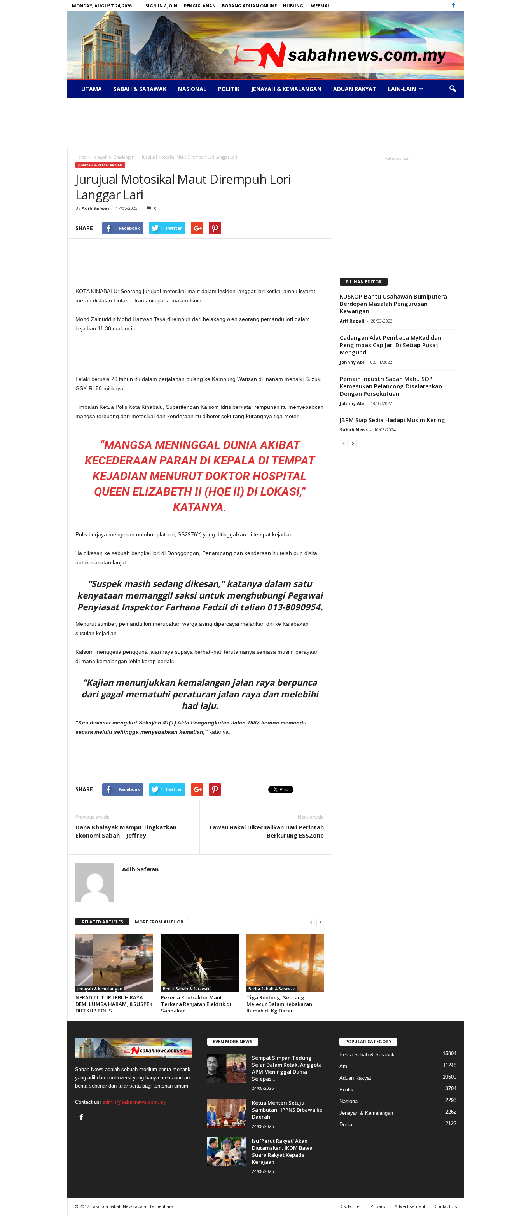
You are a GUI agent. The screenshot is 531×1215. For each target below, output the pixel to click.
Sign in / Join (161, 6)
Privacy (378, 1206)
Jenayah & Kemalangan (286, 89)
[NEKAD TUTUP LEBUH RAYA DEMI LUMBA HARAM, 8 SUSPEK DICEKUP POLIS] (114, 963)
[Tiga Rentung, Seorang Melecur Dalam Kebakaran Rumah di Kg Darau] (285, 963)
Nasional (192, 89)
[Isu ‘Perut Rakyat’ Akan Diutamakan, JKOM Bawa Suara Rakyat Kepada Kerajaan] (226, 1151)
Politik (228, 89)
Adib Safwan (96, 208)
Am (343, 1066)
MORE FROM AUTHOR (159, 922)
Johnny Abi (352, 362)
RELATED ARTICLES (102, 922)
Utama (91, 89)
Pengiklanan (200, 6)
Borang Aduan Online (249, 6)
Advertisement (410, 1206)
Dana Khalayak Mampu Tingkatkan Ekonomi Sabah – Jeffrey (125, 831)
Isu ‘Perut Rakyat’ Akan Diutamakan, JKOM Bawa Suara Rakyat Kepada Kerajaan (282, 1151)
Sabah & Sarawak (140, 89)
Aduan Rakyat (354, 89)
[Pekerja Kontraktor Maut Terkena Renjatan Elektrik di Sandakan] (200, 963)
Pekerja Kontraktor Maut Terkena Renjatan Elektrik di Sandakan (196, 1004)
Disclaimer (350, 1206)
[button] (452, 89)
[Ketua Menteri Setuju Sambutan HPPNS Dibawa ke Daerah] (226, 1113)
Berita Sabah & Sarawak (186, 989)
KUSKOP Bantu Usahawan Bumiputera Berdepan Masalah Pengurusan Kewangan (393, 303)
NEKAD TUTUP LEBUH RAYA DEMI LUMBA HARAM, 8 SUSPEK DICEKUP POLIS (113, 1004)
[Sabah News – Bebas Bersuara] (265, 45)
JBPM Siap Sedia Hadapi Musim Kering (392, 420)
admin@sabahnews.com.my (134, 1102)
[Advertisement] (265, 122)
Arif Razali (352, 321)
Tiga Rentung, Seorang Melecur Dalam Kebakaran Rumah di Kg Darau (279, 1004)
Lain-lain (402, 89)
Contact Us (446, 1206)
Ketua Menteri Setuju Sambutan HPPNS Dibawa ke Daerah (287, 1109)
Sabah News (354, 430)
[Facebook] (453, 5)
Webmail (321, 6)
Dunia (345, 1125)
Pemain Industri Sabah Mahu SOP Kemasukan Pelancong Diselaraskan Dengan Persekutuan (391, 386)
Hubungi (294, 6)
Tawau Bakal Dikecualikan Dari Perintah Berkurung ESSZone (266, 831)
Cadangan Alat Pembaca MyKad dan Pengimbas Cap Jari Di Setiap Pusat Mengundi (390, 344)
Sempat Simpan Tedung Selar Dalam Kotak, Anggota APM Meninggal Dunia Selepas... (287, 1068)
